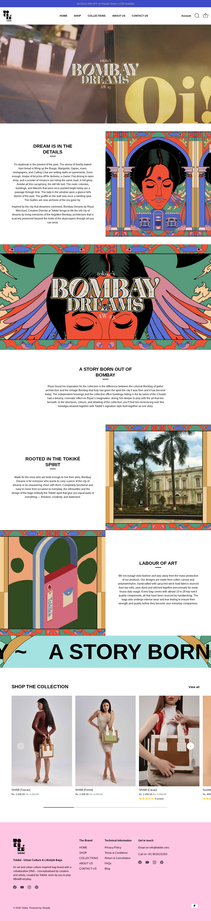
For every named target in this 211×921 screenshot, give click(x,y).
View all (194, 687)
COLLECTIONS (97, 15)
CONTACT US (140, 15)
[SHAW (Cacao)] (169, 741)
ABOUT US (118, 15)
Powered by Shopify (39, 908)
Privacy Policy (113, 847)
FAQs (108, 863)
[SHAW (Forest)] (105, 741)
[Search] (197, 15)
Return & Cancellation (118, 858)
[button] (20, 746)
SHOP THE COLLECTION (40, 686)
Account (186, 15)
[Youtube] (22, 887)
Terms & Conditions (116, 852)
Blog (107, 868)
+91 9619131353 (157, 854)
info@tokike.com (159, 847)
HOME (63, 15)
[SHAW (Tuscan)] (42, 741)
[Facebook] (14, 887)
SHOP (77, 15)
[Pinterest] (36, 887)
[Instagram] (29, 887)
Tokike (24, 908)
